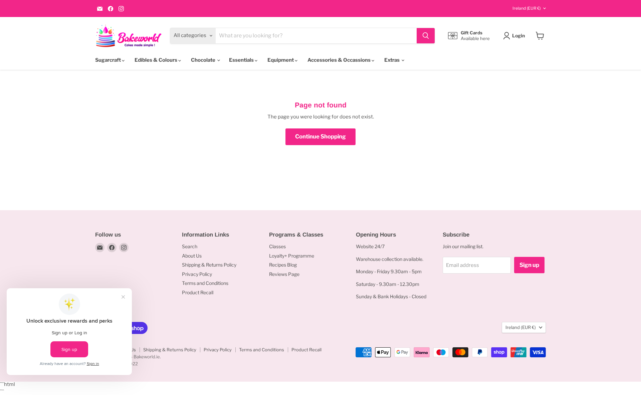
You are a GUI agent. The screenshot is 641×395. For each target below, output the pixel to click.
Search (189, 246)
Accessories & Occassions (339, 60)
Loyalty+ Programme (291, 256)
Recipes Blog (283, 265)
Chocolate (203, 60)
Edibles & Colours (156, 60)
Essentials (242, 60)
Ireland (526, 8)
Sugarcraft (108, 60)
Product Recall (197, 292)
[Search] (426, 35)
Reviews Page (284, 274)
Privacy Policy (197, 274)
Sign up (529, 265)
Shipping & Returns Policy (209, 265)
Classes (277, 246)
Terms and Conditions (205, 283)
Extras (392, 60)
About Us (192, 256)
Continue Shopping (320, 136)
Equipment (281, 60)
